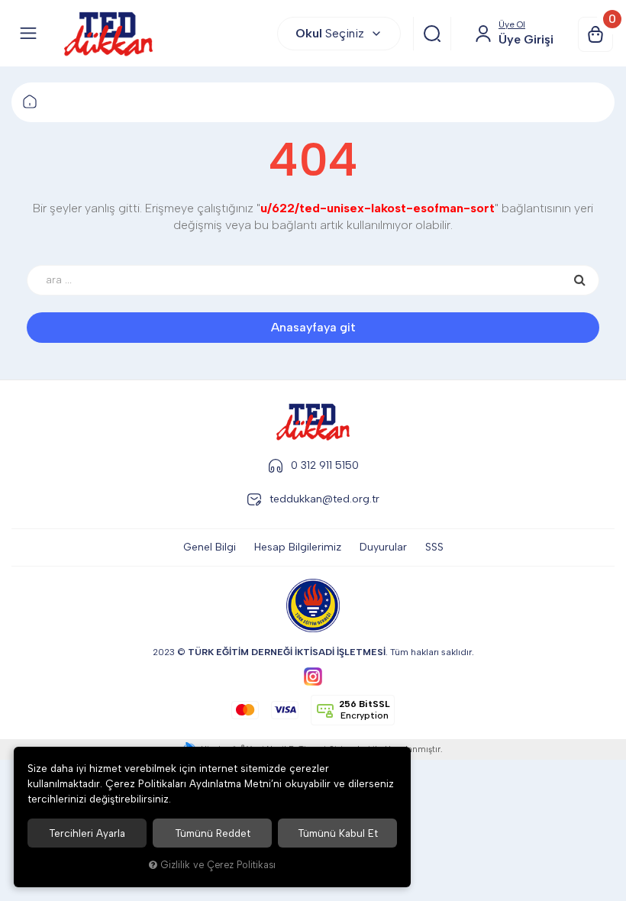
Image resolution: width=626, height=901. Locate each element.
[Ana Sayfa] (30, 102)
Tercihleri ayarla (87, 833)
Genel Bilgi (209, 547)
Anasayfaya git (313, 327)
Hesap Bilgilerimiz (297, 547)
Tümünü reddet (212, 833)
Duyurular (383, 547)
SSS (434, 547)
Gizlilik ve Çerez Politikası (218, 864)
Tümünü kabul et (338, 833)
